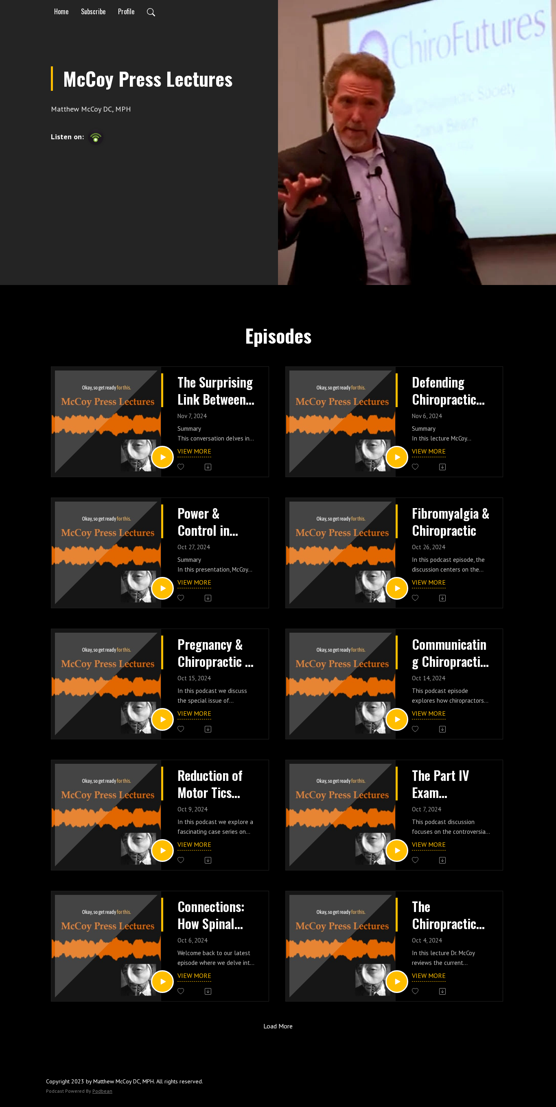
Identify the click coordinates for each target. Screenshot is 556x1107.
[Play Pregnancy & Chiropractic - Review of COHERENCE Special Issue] (162, 719)
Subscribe (93, 11)
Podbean (102, 1091)
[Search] (151, 11)
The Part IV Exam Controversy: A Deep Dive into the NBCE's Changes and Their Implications (450, 783)
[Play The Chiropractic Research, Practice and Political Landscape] (396, 981)
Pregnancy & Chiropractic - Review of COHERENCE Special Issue (213, 652)
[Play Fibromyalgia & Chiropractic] (396, 588)
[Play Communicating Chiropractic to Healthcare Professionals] (396, 719)
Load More (278, 1026)
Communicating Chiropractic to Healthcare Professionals (449, 652)
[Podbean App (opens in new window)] (95, 137)
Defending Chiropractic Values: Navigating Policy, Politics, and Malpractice (444, 390)
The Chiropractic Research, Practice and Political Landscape (444, 915)
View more (194, 451)
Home (61, 11)
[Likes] (181, 467)
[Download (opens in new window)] (208, 467)
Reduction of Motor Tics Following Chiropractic (210, 783)
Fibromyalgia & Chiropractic (451, 521)
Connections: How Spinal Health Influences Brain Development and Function (211, 915)
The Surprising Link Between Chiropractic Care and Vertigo (215, 390)
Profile (126, 11)
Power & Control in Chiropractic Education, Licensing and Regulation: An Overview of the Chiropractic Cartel (215, 521)
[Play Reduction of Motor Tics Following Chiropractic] (162, 850)
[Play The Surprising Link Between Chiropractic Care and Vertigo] (162, 457)
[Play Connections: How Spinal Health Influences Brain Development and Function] (162, 981)
